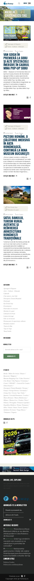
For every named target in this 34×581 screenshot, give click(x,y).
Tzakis (20, 51)
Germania (23, 391)
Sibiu (5, 407)
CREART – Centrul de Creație (19, 383)
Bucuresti (6, 376)
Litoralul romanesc (16, 395)
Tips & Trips (7, 329)
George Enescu (14, 391)
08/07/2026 (9, 539)
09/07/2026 (9, 529)
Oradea (20, 400)
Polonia (5, 403)
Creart (5, 383)
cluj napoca (16, 381)
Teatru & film (7, 326)
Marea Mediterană (20, 398)
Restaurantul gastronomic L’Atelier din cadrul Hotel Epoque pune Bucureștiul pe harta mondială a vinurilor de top (16, 552)
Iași (18, 393)
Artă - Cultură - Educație (16, 47)
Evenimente (7, 306)
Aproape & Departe (14, 44)
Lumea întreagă (8, 316)
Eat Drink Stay (12, 207)
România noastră (8, 324)
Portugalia (13, 403)
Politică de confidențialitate (13, 564)
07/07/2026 (9, 549)
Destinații (6, 301)
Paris (26, 400)
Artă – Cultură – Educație (11, 291)
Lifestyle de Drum (9, 314)
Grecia (14, 393)
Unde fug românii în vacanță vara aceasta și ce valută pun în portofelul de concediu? (16, 542)
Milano (5, 400)
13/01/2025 (9, 133)
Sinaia (10, 407)
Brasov (22, 374)
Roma (19, 405)
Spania (25, 407)
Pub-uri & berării (9, 319)
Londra (25, 395)
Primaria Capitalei (23, 403)
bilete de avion (14, 374)
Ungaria (13, 412)
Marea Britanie (8, 398)
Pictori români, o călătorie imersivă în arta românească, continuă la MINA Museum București (16, 145)
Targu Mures (21, 410)
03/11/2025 (9, 51)
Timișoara (6, 412)
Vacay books (7, 331)
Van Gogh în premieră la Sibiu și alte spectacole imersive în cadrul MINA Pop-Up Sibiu (16, 61)
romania (25, 405)
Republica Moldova (9, 405)
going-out (7, 393)
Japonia (5, 395)
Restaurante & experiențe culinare (14, 321)
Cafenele (6, 294)
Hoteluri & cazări (13, 210)
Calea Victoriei (24, 378)
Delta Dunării (7, 386)
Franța (5, 391)
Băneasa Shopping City (10, 378)
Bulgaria (13, 376)
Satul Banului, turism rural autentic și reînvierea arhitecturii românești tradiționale (13, 227)
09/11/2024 (9, 215)
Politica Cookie (8, 562)
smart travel (17, 407)
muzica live (13, 400)
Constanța (24, 381)
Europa (24, 388)
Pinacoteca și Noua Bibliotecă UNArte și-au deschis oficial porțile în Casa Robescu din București (16, 532)
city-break (7, 381)
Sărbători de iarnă (9, 410)
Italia (22, 393)
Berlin (5, 374)
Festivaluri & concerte (10, 309)
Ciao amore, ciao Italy (10, 296)
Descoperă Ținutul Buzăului (12, 299)
